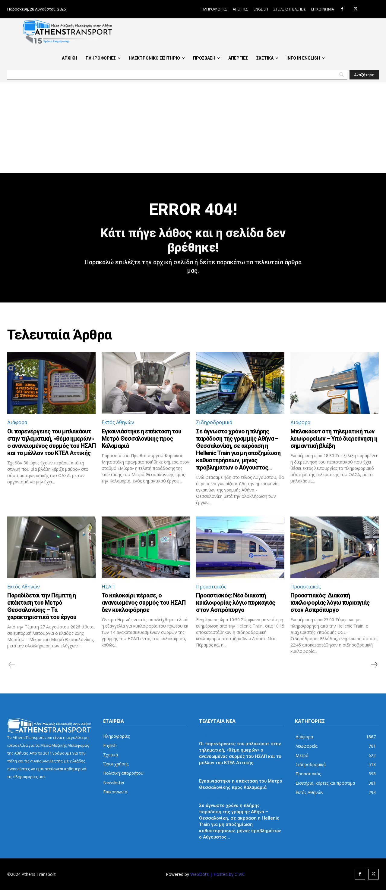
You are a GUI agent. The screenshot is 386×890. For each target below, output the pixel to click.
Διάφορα (17, 422)
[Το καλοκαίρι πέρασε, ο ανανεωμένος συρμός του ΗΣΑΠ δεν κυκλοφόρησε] (146, 547)
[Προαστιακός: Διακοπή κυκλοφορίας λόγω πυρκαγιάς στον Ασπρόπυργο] (334, 547)
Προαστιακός (211, 586)
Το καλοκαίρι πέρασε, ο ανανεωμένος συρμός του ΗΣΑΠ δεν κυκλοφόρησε (143, 602)
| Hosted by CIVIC (227, 874)
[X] (355, 9)
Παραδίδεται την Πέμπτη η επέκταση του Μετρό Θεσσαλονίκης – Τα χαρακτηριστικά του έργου (41, 606)
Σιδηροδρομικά (214, 422)
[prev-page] (12, 664)
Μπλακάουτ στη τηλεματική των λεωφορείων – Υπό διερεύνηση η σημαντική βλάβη (333, 438)
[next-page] (374, 664)
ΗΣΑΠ (108, 586)
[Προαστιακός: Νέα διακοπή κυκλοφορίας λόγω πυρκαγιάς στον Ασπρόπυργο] (240, 547)
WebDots (199, 874)
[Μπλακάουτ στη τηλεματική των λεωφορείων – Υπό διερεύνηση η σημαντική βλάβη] (334, 383)
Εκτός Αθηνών (118, 422)
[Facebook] (342, 9)
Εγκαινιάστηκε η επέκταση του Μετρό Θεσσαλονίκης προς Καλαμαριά (141, 438)
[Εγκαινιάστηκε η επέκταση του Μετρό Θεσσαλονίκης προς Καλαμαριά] (146, 383)
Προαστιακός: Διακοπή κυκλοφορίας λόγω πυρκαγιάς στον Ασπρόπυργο (329, 602)
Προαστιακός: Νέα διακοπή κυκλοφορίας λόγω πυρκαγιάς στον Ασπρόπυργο (235, 602)
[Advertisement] (193, 127)
